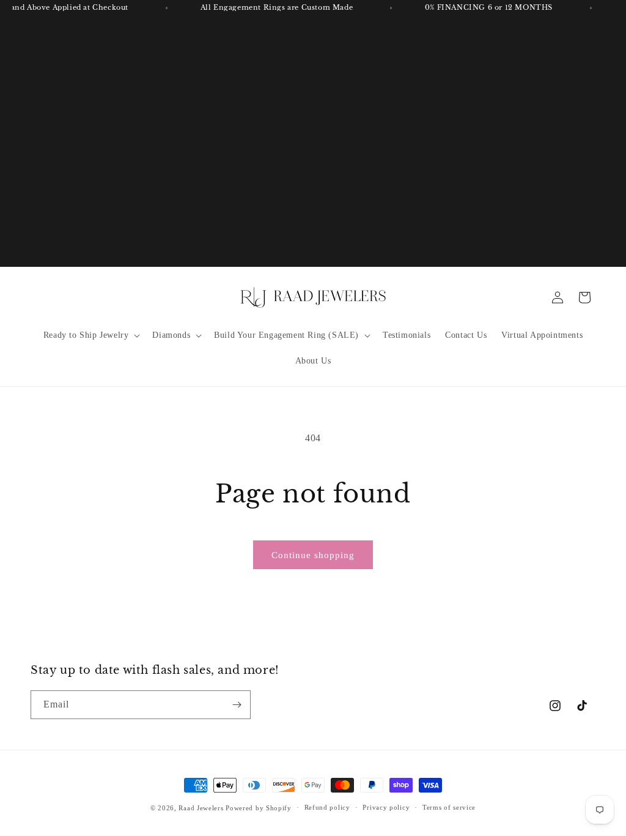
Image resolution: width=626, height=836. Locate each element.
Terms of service (449, 807)
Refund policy (327, 807)
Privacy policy (386, 807)
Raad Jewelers (201, 808)
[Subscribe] (236, 704)
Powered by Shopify (259, 808)
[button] (90, 335)
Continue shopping (313, 555)
